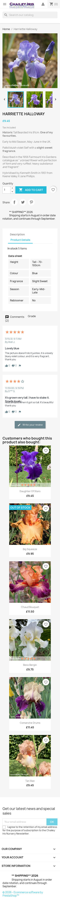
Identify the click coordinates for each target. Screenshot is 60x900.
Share (14, 202)
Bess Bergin (30, 664)
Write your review (32, 424)
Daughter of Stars (30, 491)
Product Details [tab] (20, 240)
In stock (13, 248)
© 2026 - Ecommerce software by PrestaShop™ (22, 894)
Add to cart (31, 190)
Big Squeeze (30, 549)
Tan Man (30, 780)
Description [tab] (17, 234)
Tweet (23, 202)
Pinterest (31, 202)
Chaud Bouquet (30, 607)
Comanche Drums (30, 722)
